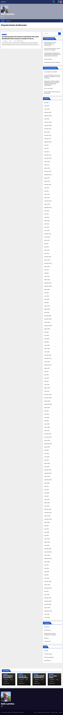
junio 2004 (46, 489)
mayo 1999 (46, 614)
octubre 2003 (47, 515)
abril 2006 (46, 420)
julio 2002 (46, 565)
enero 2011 (46, 253)
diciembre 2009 (47, 282)
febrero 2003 (47, 542)
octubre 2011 (47, 237)
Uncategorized (47, 641)
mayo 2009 (46, 299)
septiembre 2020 (48, 125)
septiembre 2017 (48, 141)
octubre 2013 (47, 204)
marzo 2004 (47, 499)
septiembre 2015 (48, 174)
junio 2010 (46, 269)
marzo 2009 (47, 305)
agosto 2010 (47, 266)
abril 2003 (46, 535)
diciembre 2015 (47, 171)
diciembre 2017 (47, 138)
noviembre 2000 (47, 601)
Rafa (11, 679)
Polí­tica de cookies (54, 712)
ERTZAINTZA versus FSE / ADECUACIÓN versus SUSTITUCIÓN (50, 44)
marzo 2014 (47, 194)
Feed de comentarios (49, 657)
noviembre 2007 (47, 358)
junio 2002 (46, 568)
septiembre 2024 (48, 115)
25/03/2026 (52, 679)
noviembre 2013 (47, 200)
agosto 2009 (47, 289)
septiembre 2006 (48, 404)
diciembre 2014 (47, 184)
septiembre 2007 (48, 364)
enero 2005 (46, 466)
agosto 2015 (47, 178)
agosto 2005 (47, 446)
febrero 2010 (47, 279)
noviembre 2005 (47, 437)
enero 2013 (46, 217)
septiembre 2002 (48, 558)
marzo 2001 (47, 594)
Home (35, 712)
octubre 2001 (47, 584)
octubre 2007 (47, 361)
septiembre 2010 (48, 263)
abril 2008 (46, 342)
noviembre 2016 (47, 158)
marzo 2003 (47, 538)
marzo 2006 (47, 424)
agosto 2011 (47, 240)
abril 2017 (46, 148)
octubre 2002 (47, 555)
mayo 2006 (46, 417)
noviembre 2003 (47, 512)
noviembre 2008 (47, 319)
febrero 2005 (47, 463)
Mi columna (4, 34)
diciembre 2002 (47, 548)
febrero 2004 (47, 502)
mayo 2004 (46, 492)
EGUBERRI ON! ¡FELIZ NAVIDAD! (52, 62)
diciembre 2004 (47, 469)
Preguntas (46, 638)
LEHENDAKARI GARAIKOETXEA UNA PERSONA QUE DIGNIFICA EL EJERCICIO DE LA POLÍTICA (52, 54)
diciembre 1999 (47, 604)
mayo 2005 (46, 456)
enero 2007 (46, 391)
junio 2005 (46, 453)
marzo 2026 (47, 109)
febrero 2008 (47, 348)
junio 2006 (46, 414)
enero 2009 (46, 312)
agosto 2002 (47, 561)
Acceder (46, 650)
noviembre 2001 (47, 581)
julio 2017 (46, 145)
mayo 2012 (46, 227)
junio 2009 (46, 296)
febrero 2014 (47, 197)
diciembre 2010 (47, 256)
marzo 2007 (47, 384)
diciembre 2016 (47, 155)
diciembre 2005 (47, 433)
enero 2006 (46, 430)
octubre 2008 (47, 322)
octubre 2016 (47, 161)
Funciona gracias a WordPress (6, 712)
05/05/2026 (37, 679)
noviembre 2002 (47, 551)
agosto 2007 (47, 368)
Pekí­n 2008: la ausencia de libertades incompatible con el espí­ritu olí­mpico (52, 76)
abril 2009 (46, 302)
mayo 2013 (46, 210)
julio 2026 (46, 102)
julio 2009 (46, 292)
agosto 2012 (47, 220)
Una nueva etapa (48, 59)
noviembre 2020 (47, 122)
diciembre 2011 (47, 233)
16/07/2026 (21, 679)
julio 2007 (46, 371)
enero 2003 (46, 545)
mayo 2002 (46, 571)
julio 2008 (46, 332)
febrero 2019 (47, 132)
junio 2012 (46, 223)
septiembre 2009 (48, 286)
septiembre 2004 (48, 479)
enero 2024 (46, 118)
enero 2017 (46, 151)
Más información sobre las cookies (43, 712)
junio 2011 (46, 246)
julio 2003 (46, 525)
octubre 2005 (47, 440)
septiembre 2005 (48, 443)
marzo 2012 (47, 230)
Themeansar (21, 712)
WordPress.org (47, 660)
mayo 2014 (46, 187)
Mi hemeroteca (47, 630)
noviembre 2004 (47, 473)
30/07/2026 (6, 679)
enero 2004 (46, 506)
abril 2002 (46, 574)
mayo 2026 (46, 105)
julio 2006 (46, 410)
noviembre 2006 (47, 397)
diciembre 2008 (47, 315)
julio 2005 (46, 450)
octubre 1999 (47, 607)
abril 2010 (46, 273)
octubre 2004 (47, 476)
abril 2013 (46, 214)
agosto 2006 (47, 407)
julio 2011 (46, 243)
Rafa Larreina (7, 14)
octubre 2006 (47, 401)
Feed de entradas (48, 654)
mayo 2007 (46, 378)
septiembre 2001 (48, 588)
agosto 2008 (47, 328)
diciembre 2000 (47, 597)
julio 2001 (46, 591)
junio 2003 (46, 529)
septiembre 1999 (48, 611)
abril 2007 (46, 381)
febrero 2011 (47, 250)
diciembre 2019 (47, 128)
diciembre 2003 (47, 509)
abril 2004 (46, 496)
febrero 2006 (47, 427)
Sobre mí (8, 20)
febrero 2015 (47, 181)
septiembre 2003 (48, 519)
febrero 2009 (47, 309)
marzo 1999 (47, 617)
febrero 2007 (47, 387)
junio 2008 (46, 335)
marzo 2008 (47, 345)
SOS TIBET (54, 71)
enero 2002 (46, 578)
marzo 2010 (47, 276)
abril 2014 (46, 191)
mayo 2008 (46, 338)
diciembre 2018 (47, 135)
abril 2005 (46, 460)
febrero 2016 (47, 168)
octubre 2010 (47, 260)
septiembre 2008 (48, 325)
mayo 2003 (46, 532)
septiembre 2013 (48, 207)
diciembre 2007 (47, 355)
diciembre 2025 (47, 112)
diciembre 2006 (47, 394)
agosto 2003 (47, 522)
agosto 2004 (47, 483)
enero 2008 (46, 351)
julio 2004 (46, 486)
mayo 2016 (46, 164)
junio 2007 (46, 374)
